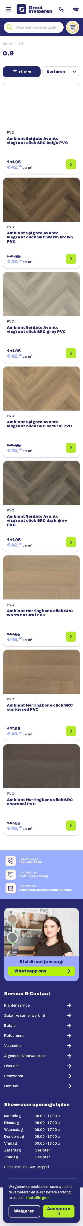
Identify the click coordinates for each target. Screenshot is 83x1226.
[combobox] (34, 27)
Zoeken (10, 27)
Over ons (12, 1066)
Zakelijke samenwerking (24, 1015)
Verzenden (13, 1046)
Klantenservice (17, 1005)
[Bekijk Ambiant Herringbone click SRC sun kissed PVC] (71, 731)
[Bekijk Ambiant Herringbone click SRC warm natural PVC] (71, 637)
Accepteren (58, 1211)
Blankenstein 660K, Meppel (26, 1167)
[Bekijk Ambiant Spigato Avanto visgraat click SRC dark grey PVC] (71, 542)
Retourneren (15, 1036)
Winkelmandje (75, 9)
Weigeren (24, 1211)
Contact (61, 9)
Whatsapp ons (30, 971)
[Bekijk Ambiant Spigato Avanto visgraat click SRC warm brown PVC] (71, 259)
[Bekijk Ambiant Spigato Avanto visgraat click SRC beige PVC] (71, 164)
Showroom (13, 1076)
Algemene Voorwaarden (25, 1056)
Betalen (11, 1025)
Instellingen (37, 1198)
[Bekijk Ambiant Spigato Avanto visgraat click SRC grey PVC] (71, 353)
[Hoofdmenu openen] (8, 9)
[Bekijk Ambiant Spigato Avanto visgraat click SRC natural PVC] (71, 448)
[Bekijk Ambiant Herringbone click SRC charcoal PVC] (71, 825)
